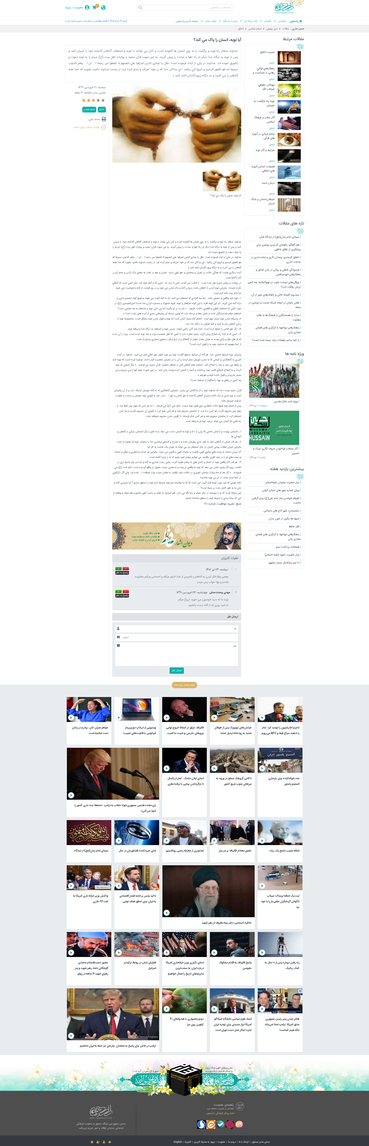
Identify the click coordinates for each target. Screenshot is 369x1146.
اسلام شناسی (255, 29)
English (178, 1142)
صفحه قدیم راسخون (187, 21)
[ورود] (104, 1142)
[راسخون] (289, 13)
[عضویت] (98, 1142)
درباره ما (232, 1142)
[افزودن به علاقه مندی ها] (92, 1142)
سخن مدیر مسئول (261, 1142)
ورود (68, 7)
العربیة (188, 1142)
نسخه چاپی (94, 119)
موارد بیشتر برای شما (87, 127)
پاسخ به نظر (122, 573)
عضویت (78, 7)
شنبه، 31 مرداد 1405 (118, 21)
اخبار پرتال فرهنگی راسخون (220, 1113)
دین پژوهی (272, 29)
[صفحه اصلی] (110, 1142)
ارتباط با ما (244, 1142)
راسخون (294, 21)
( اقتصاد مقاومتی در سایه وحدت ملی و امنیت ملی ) (87, 21)
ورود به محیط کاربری (204, 1142)
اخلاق (241, 29)
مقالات (285, 29)
